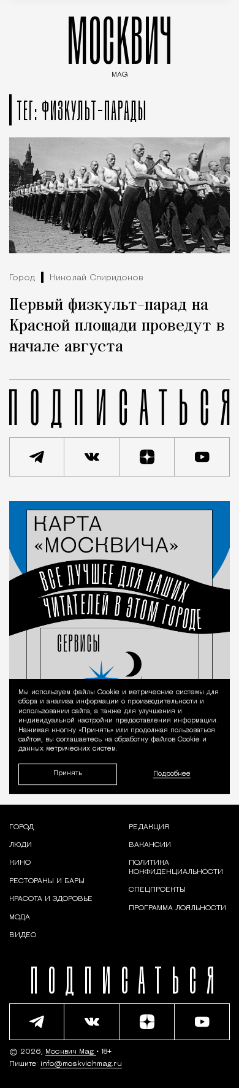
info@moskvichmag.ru (81, 1064)
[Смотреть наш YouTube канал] (202, 457)
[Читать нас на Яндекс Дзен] (147, 457)
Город (22, 278)
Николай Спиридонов (96, 278)
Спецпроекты (157, 890)
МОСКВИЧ (119, 44)
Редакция (149, 827)
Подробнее (172, 774)
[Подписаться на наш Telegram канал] (36, 457)
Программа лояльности (177, 908)
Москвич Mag (70, 1051)
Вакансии (150, 845)
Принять (67, 774)
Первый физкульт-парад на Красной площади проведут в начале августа (117, 326)
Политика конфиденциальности (176, 867)
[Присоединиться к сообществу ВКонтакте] (92, 457)
